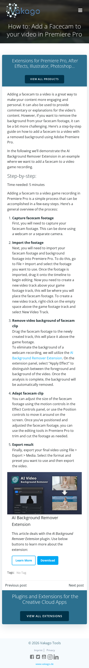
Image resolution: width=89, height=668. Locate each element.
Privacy (51, 650)
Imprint (38, 650)
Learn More (24, 560)
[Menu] (80, 10)
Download (48, 560)
